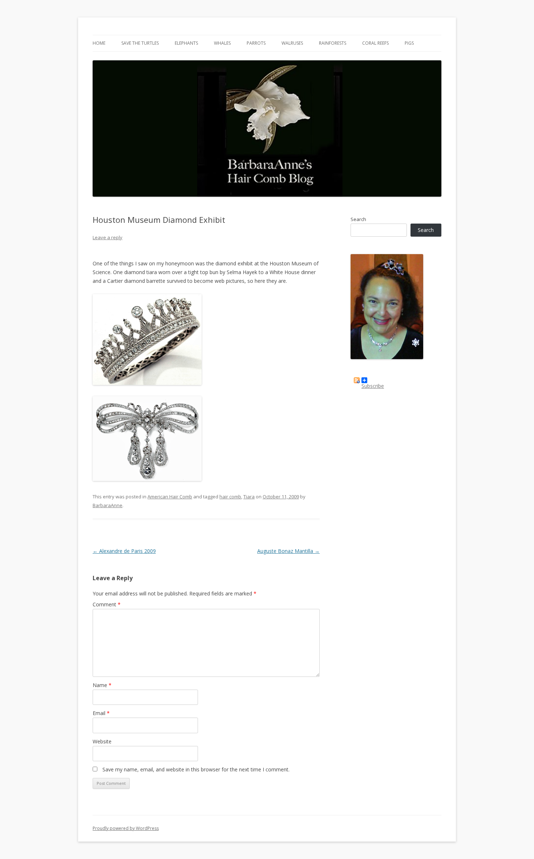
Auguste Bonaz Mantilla (288, 550)
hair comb (230, 496)
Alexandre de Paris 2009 (124, 550)
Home (99, 43)
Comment (107, 604)
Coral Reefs (375, 43)
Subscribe (372, 382)
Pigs (409, 43)
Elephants (186, 43)
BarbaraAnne (107, 505)
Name (102, 685)
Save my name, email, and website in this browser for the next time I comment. (196, 769)
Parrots (256, 43)
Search (358, 219)
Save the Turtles (140, 43)
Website (102, 741)
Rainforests (332, 43)
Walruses (292, 43)
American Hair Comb (169, 496)
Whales (222, 43)
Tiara (249, 496)
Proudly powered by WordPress (126, 828)
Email (101, 713)
